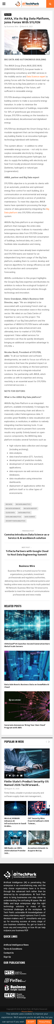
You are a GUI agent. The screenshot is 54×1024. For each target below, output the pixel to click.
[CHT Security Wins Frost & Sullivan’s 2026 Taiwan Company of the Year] (39, 808)
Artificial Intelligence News (16, 945)
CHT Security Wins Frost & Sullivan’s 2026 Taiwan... (38, 821)
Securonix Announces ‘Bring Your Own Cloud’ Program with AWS (24, 726)
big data (9, 504)
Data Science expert (36, 76)
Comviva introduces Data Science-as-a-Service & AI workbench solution (27, 536)
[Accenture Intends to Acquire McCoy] (39, 838)
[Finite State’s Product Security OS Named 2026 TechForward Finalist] (27, 763)
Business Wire (12, 27)
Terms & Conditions (13, 949)
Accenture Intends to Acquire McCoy (38, 849)
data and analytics (13, 517)
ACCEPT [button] (31, 1022)
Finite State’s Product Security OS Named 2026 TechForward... (26, 783)
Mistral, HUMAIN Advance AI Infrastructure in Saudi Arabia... (15, 822)
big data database (13, 508)
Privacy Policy (27, 1012)
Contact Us (9, 953)
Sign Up (7, 957)
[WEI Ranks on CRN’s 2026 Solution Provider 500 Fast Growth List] (15, 838)
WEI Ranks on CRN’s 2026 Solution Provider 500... (15, 850)
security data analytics (15, 521)
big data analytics (23, 504)
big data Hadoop (30, 508)
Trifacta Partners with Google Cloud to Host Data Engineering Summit (27, 553)
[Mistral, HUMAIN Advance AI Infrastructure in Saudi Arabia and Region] (15, 808)
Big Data (8, 14)
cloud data (10, 512)
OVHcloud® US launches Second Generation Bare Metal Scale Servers (27, 645)
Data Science (30, 517)
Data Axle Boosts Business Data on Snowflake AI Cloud (26, 686)
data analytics (24, 512)
